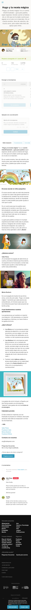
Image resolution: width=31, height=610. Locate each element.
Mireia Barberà (6, 432)
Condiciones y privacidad (8, 567)
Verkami (15, 2)
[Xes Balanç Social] (15, 587)
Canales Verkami (6, 542)
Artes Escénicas (6, 525)
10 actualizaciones (18, 142)
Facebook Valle (6, 430)
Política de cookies (16, 604)
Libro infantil (24, 51)
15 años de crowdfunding (6, 547)
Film (17, 528)
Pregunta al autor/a (8, 456)
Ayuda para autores (22, 555)
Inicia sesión (20, 469)
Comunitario (5, 527)
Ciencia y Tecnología (22, 525)
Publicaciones (20, 532)
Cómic (18, 527)
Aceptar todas (24, 607)
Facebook (19, 539)
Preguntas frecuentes (8, 555)
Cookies (4, 572)
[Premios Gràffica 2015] (6, 587)
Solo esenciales (13, 607)
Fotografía (5, 530)
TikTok (18, 546)
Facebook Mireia (7, 434)
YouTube (18, 542)
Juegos (18, 530)
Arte (17, 523)
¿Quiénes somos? (7, 544)
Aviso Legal (4, 570)
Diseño (4, 528)
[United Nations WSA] (25, 587)
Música (4, 532)
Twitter (18, 541)
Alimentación (5, 523)
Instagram (19, 544)
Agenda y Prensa (7, 541)
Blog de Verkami (6, 539)
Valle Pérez (9, 51)
